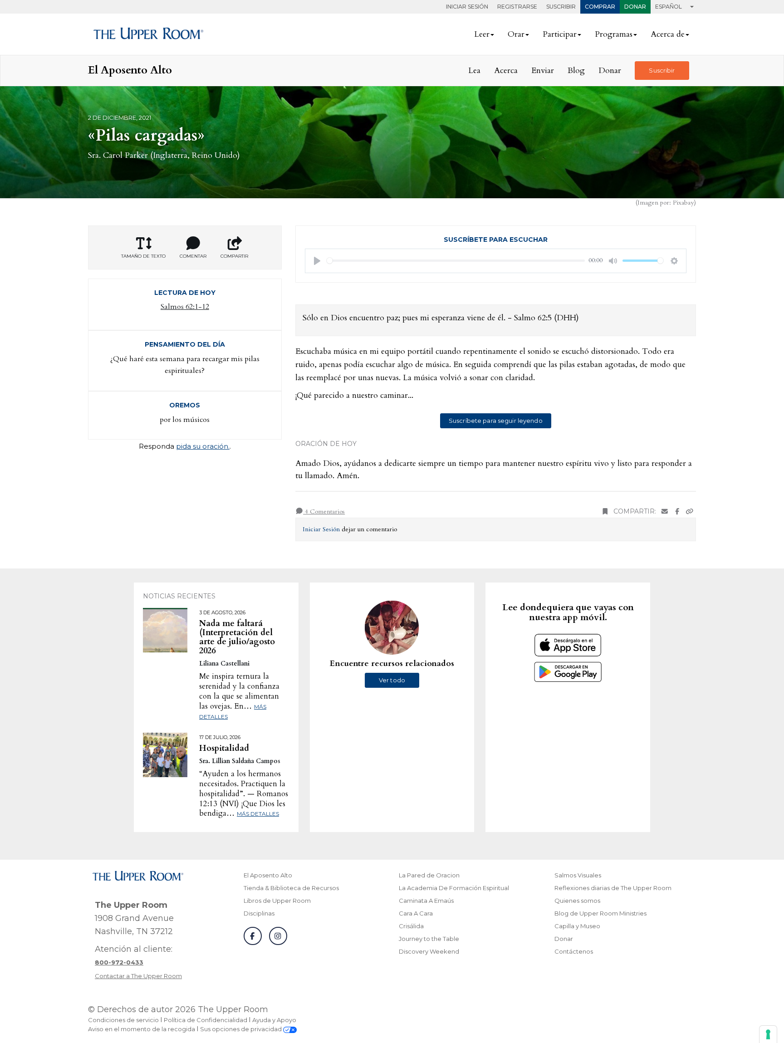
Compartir (234, 256)
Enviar (542, 70)
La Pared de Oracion (429, 875)
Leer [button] (482, 34)
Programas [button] (613, 34)
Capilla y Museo (577, 926)
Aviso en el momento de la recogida (141, 1029)
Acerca (506, 70)
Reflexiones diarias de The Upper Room (612, 887)
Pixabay (683, 202)
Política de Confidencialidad (205, 1019)
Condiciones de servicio (123, 1019)
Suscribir (561, 6)
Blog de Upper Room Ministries (600, 913)
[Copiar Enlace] (690, 511)
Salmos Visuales (577, 875)
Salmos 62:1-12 (185, 307)
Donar (635, 6)
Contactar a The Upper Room (138, 975)
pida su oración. (203, 446)
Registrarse (517, 6)
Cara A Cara (416, 913)
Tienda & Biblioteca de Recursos (291, 887)
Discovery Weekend (429, 951)
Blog (576, 70)
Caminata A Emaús (426, 900)
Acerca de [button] (668, 34)
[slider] (456, 260)
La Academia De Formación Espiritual (454, 887)
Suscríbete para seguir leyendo (496, 420)
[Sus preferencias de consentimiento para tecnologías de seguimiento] (768, 1034)
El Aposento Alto (268, 875)
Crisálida (411, 926)
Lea (474, 70)
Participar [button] (560, 34)
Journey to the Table (429, 938)
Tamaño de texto (143, 256)
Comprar (600, 6)
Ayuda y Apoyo (274, 1019)
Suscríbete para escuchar (496, 239)
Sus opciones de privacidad (241, 1029)
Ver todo (392, 680)
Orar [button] (516, 34)
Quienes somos (577, 900)
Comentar (193, 256)
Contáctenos (573, 951)
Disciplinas (259, 913)
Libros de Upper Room (277, 900)
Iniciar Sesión (467, 6)
